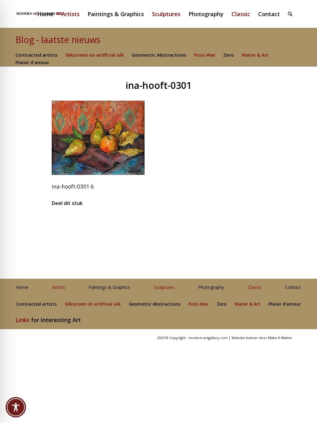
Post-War (204, 55)
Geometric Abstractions (159, 55)
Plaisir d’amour (284, 304)
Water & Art (255, 55)
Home (22, 288)
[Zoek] (290, 14)
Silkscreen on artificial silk (94, 55)
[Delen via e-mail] (229, 221)
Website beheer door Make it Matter (262, 337)
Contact (293, 288)
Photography (211, 288)
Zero (228, 55)
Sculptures (164, 288)
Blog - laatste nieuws (57, 39)
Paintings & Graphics (109, 288)
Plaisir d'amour (32, 62)
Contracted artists (36, 55)
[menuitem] (48, 14)
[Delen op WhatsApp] (158, 221)
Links (22, 320)
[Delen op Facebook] (87, 221)
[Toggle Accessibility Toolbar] (15, 407)
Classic (255, 288)
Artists (58, 288)
